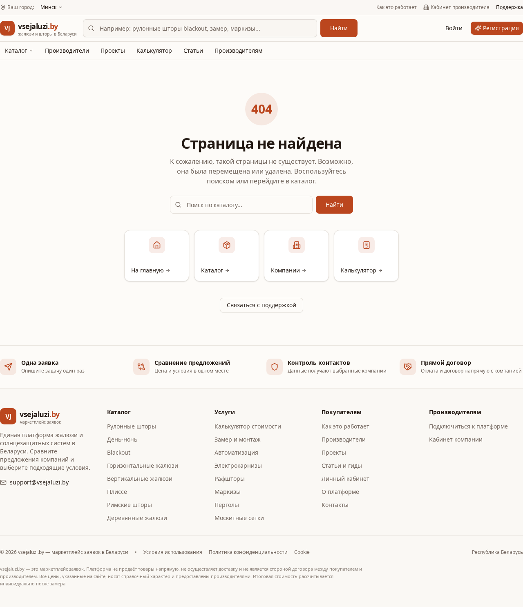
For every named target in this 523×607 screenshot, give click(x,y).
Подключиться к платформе (468, 426)
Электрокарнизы (238, 465)
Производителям (238, 50)
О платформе (340, 491)
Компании (285, 270)
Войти (454, 28)
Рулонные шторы (131, 426)
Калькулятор (154, 50)
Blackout (118, 452)
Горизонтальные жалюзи (142, 465)
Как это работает (396, 7)
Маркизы (228, 491)
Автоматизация (236, 452)
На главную (147, 270)
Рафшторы (230, 478)
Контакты (335, 505)
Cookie (302, 552)
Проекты (113, 50)
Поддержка (509, 7)
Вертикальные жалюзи (139, 478)
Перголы (227, 505)
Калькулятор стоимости (248, 426)
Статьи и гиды (342, 465)
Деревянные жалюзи (137, 518)
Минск (48, 7)
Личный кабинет (345, 478)
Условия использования (172, 552)
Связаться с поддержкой (261, 305)
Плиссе (117, 491)
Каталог (16, 50)
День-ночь (122, 439)
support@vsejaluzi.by (39, 482)
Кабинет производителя (460, 7)
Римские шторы (129, 505)
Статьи (193, 50)
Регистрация (501, 28)
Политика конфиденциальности (248, 552)
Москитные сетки (239, 518)
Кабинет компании (456, 439)
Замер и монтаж (238, 439)
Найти (339, 28)
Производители (67, 50)
